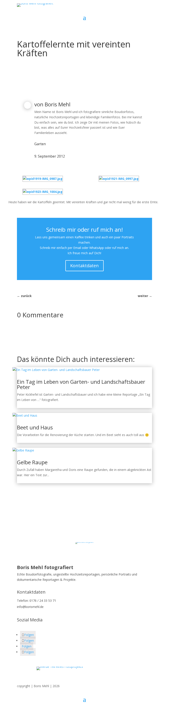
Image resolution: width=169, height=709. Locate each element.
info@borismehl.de (30, 607)
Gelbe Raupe (32, 462)
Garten (40, 143)
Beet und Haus (35, 427)
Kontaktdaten (84, 266)
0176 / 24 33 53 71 (42, 600)
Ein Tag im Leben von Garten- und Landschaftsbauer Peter (81, 384)
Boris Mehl (57, 104)
